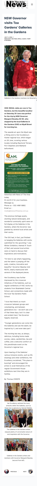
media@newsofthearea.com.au (16, 211)
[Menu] (32, 4)
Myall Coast (22, 39)
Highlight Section (10, 39)
